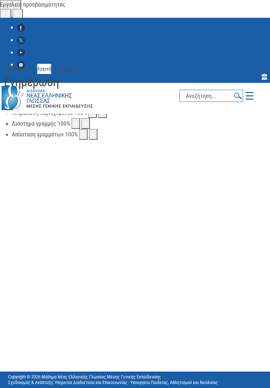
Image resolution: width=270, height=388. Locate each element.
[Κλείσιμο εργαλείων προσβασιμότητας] (18, 14)
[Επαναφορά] (5, 14)
